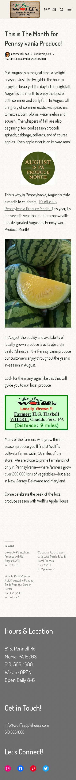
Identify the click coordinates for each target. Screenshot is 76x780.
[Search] (61, 9)
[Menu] (69, 9)
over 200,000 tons (19, 474)
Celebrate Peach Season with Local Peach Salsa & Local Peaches (52, 556)
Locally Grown (25, 59)
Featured (10, 59)
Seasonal (40, 59)
